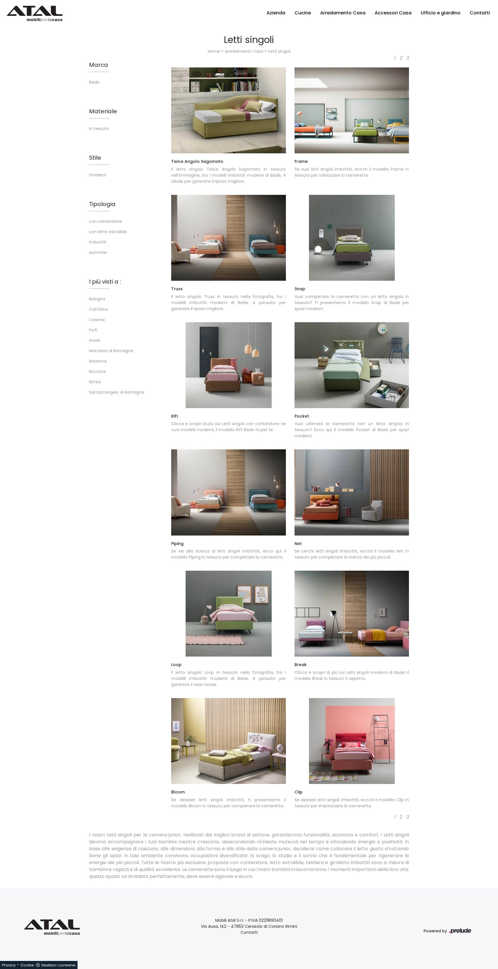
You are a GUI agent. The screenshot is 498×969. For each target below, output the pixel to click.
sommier (98, 252)
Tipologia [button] (102, 204)
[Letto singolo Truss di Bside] (228, 238)
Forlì (93, 330)
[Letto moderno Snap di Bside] (352, 238)
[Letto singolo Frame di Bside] (352, 110)
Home (214, 51)
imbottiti (97, 242)
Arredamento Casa (342, 13)
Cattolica (98, 309)
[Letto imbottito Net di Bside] (352, 492)
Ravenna (98, 361)
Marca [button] (98, 65)
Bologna (97, 299)
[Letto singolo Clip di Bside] (352, 741)
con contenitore (105, 221)
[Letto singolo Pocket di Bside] (352, 365)
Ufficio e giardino (441, 13)
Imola (94, 340)
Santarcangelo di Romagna (116, 392)
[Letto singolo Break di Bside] (352, 614)
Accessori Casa (393, 13)
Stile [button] (95, 158)
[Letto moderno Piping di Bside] (228, 492)
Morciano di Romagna (111, 351)
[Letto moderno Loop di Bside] (228, 614)
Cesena (97, 320)
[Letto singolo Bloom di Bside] (228, 741)
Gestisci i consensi (58, 965)
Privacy (9, 965)
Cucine (303, 13)
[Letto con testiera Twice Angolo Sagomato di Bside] (228, 110)
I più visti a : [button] (105, 282)
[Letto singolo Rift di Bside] (228, 365)
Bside (94, 82)
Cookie (27, 965)
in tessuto (99, 128)
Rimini (95, 382)
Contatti (480, 13)
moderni (97, 175)
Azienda (276, 13)
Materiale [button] (103, 111)
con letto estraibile (108, 232)
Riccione (97, 371)
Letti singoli (279, 51)
